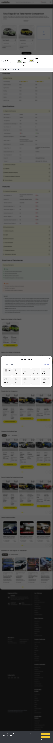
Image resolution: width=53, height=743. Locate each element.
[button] (45, 740)
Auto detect (46, 364)
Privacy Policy (10, 735)
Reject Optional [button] (45, 737)
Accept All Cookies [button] (45, 734)
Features (20, 69)
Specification (12, 69)
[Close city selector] (50, 359)
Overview (3, 69)
